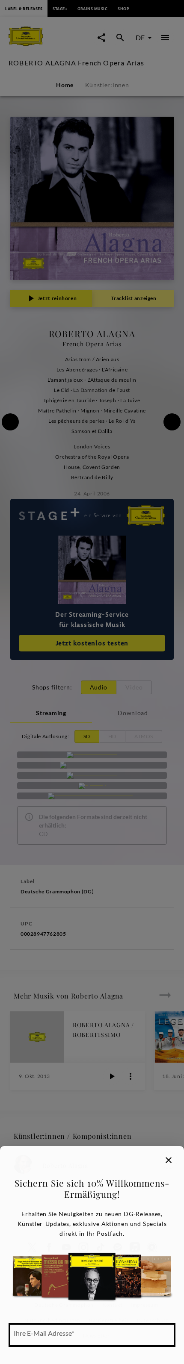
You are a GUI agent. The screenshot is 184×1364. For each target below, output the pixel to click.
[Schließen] (168, 1160)
